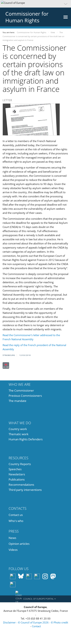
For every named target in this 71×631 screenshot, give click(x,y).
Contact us (16, 515)
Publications (17, 479)
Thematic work (18, 434)
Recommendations (21, 485)
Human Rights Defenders (26, 439)
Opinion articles (19, 544)
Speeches (15, 469)
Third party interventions (25, 490)
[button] (35, 4)
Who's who (16, 521)
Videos (13, 550)
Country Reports (20, 464)
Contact (36, 626)
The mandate (17, 401)
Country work (18, 429)
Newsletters (17, 474)
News (12, 538)
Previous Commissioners (25, 396)
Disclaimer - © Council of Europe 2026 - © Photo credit (35, 622)
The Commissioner (21, 390)
